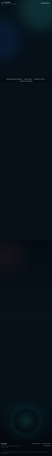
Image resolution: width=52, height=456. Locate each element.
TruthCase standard (36, 443)
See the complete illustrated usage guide (26, 395)
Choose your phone (17, 348)
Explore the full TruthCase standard (9, 272)
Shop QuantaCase (47, 445)
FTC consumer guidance (46, 443)
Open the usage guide (35, 34)
